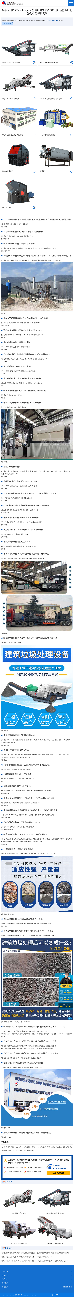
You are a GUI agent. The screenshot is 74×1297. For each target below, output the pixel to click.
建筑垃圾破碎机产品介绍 (44, 1257)
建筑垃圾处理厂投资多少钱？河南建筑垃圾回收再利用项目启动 (54, 1261)
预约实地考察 (68, 998)
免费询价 (65, 986)
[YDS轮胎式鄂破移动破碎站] (19, 1228)
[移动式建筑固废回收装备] (19, 1198)
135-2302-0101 (52, 20)
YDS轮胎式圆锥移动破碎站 (55, 1243)
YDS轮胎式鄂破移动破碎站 (19, 1243)
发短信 (20, 1294)
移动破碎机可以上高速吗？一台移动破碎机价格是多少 (18, 1150)
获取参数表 (68, 992)
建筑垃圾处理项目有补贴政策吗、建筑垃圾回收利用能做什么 (20, 1147)
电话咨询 (57, 1295)
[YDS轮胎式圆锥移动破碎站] (55, 1228)
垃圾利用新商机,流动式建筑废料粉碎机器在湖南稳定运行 (18, 1253)
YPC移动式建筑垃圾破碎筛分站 (54, 1213)
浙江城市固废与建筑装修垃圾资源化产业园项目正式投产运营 (54, 1253)
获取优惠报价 (58, 1173)
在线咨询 (8, 23)
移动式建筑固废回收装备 (19, 1213)
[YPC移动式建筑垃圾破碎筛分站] (55, 1198)
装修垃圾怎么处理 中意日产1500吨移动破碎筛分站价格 (17, 1257)
